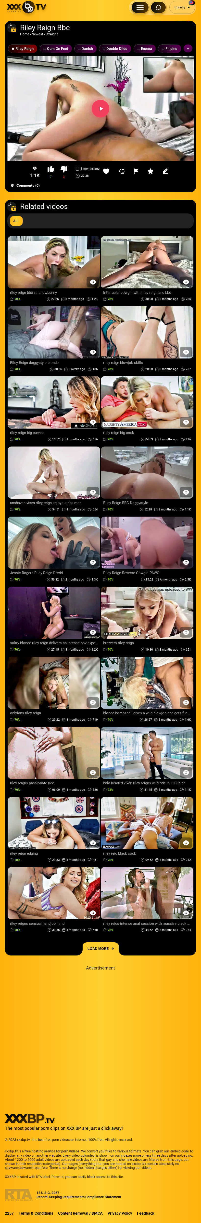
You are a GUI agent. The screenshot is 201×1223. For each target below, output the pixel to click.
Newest (37, 34)
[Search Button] (158, 7)
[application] (100, 108)
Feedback (145, 1213)
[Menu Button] (140, 7)
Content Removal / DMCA (80, 1213)
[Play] (100, 109)
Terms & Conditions (36, 1213)
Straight (52, 34)
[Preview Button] (93, 282)
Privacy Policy (120, 1213)
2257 (9, 1213)
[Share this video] (123, 171)
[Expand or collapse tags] (188, 48)
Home (24, 34)
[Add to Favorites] (107, 171)
